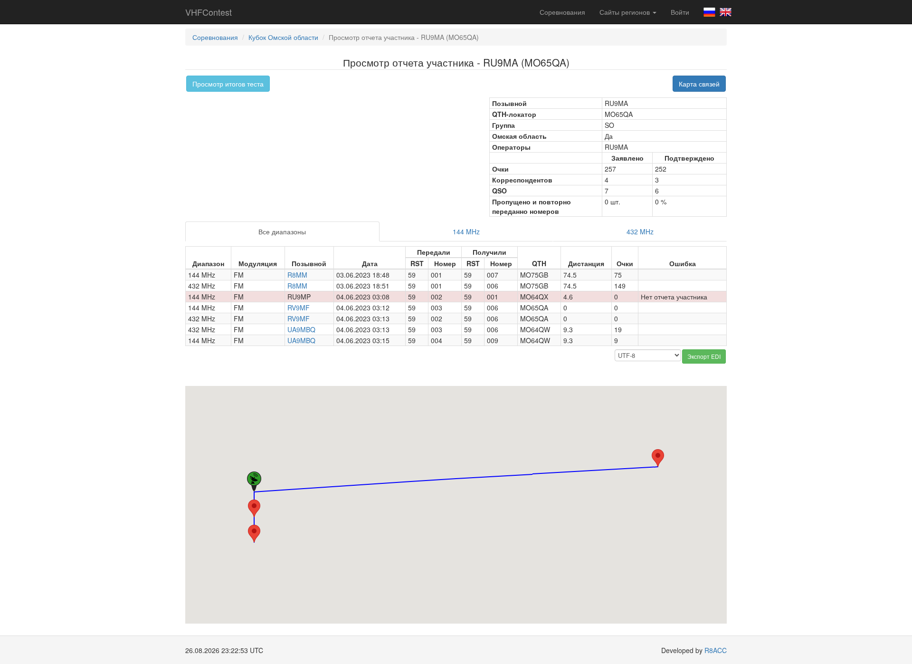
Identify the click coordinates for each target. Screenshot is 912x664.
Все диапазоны (282, 231)
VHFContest (208, 12)
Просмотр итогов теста (228, 83)
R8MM (297, 274)
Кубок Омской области (283, 37)
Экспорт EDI (704, 356)
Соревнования (562, 12)
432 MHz (640, 231)
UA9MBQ (301, 329)
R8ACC (715, 650)
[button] (658, 458)
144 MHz (466, 231)
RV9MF (298, 307)
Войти (680, 12)
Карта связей (699, 83)
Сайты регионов (625, 12)
